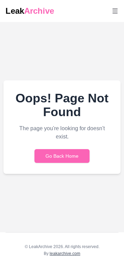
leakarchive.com (65, 253)
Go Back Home (62, 156)
